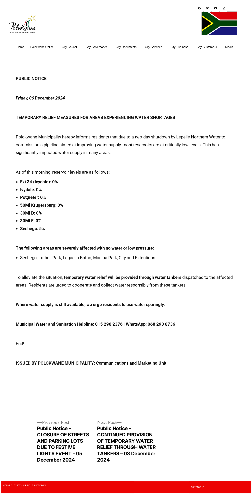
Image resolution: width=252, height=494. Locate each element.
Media (229, 47)
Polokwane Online (42, 47)
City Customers (207, 47)
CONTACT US (197, 487)
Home (20, 47)
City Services (153, 47)
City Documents (126, 47)
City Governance (96, 47)
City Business (179, 47)
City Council (69, 47)
